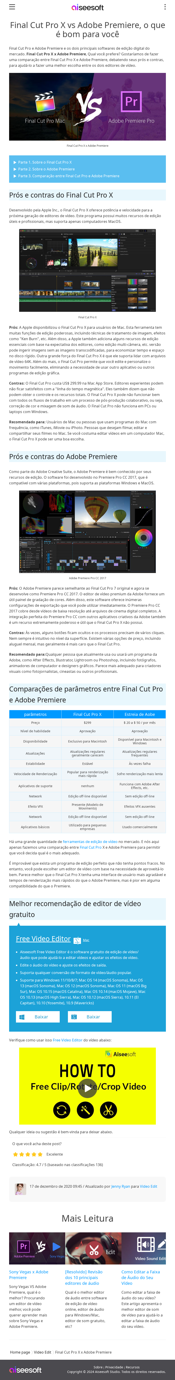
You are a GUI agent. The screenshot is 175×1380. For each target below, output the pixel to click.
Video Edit (148, 1186)
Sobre (98, 1367)
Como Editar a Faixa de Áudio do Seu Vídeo (140, 1277)
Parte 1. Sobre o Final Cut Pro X (45, 162)
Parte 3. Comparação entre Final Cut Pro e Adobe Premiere (68, 175)
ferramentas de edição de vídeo (90, 841)
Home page (20, 1352)
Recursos (133, 1367)
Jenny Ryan (120, 1186)
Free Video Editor (43, 938)
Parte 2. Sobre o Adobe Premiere (46, 169)
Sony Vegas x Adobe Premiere (28, 1274)
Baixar (41, 1017)
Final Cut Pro (91, 847)
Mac (86, 940)
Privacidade (114, 1367)
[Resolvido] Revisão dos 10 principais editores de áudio (84, 1277)
